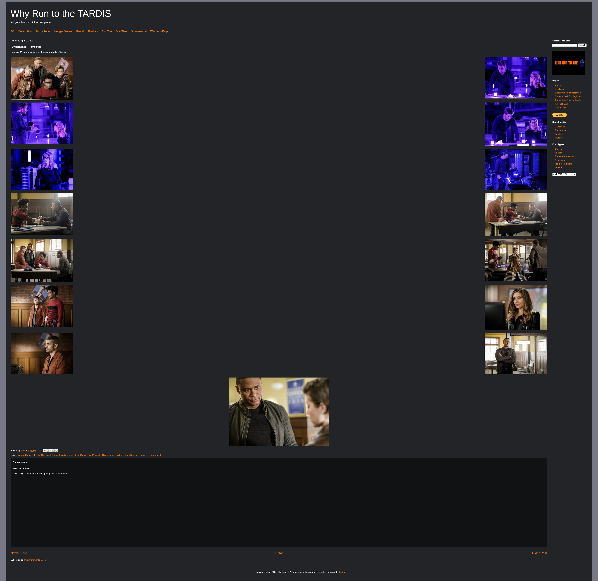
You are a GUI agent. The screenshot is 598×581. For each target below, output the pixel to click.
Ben (23, 450)
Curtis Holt (30, 455)
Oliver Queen (108, 455)
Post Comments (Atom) (35, 560)
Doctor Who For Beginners (568, 92)
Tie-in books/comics (564, 164)
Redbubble (560, 130)
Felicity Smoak (66, 455)
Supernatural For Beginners (568, 96)
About (558, 85)
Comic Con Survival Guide (568, 100)
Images (558, 152)
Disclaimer (560, 89)
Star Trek (107, 31)
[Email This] (44, 450)
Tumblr (558, 134)
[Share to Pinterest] (56, 450)
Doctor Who (25, 31)
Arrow (21, 455)
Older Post (539, 553)
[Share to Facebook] (53, 450)
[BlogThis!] (47, 450)
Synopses (560, 160)
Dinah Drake (52, 455)
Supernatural (139, 31)
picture (119, 455)
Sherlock (92, 31)
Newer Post (19, 553)
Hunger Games (63, 31)
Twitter (558, 137)
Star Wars (121, 31)
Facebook (560, 126)
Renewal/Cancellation (565, 156)
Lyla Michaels (94, 455)
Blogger (343, 572)
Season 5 (144, 455)
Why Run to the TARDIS (61, 13)
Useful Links (561, 107)
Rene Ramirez (131, 455)
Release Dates (562, 104)
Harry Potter (43, 31)
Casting (558, 149)
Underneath (156, 455)
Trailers (558, 167)
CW (38, 455)
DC (13, 31)
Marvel (80, 31)
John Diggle (80, 455)
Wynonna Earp (159, 31)
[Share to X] (50, 450)
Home (279, 553)
